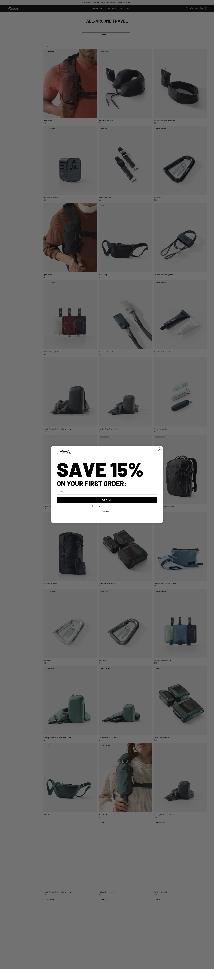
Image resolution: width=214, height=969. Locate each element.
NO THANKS (107, 511)
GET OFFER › (107, 499)
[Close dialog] (159, 449)
